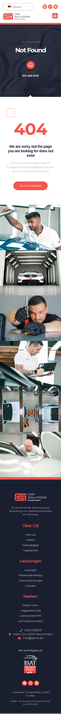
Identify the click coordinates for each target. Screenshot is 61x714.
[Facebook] (45, 7)
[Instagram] (50, 7)
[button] (55, 15)
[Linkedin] (55, 7)
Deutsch (16, 6)
